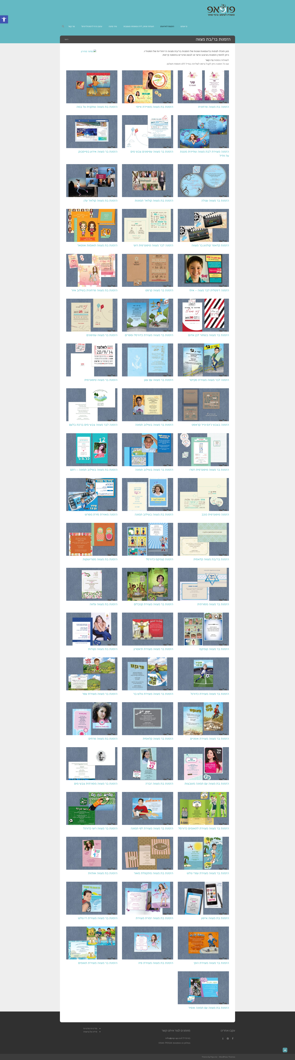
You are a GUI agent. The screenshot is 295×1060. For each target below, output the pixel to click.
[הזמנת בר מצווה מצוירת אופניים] (203, 718)
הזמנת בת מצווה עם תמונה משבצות (207, 783)
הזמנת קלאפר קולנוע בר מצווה (210, 245)
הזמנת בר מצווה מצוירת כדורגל (210, 694)
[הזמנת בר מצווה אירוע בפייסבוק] (91, 131)
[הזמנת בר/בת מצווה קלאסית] (203, 539)
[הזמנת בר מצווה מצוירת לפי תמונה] (147, 808)
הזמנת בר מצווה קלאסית (158, 738)
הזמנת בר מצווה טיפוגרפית (100, 380)
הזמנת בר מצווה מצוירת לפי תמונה (152, 828)
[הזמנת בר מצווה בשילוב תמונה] (147, 404)
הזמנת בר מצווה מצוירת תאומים (97, 963)
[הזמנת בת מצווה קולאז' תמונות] (147, 180)
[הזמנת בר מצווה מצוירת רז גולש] (91, 898)
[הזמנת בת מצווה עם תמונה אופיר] (203, 987)
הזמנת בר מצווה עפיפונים (101, 335)
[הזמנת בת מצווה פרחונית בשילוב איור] (91, 270)
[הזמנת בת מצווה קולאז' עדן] (91, 180)
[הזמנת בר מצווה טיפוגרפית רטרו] (203, 449)
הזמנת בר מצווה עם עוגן (158, 380)
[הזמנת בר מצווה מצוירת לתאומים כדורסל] (203, 808)
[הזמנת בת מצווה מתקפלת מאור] (147, 853)
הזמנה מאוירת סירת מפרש (101, 514)
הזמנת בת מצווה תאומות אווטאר (97, 245)
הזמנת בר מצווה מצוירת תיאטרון (153, 649)
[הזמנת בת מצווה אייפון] (203, 898)
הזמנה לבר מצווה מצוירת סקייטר (209, 380)
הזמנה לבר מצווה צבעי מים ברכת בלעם (93, 424)
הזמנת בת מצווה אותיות (102, 873)
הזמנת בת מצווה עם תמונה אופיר (208, 1008)
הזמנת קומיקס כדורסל (159, 559)
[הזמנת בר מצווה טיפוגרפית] (91, 359)
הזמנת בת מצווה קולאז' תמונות (154, 200)
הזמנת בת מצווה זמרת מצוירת (154, 918)
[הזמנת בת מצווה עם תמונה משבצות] (203, 763)
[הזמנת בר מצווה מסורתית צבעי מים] (91, 763)
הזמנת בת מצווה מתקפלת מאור (153, 873)
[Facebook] (233, 1039)
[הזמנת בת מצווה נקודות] (91, 629)
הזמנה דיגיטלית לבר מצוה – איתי (209, 290)
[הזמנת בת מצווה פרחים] (91, 718)
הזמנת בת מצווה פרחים (102, 738)
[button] (4, 19)
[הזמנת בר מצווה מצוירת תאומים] (91, 943)
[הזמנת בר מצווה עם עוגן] (147, 359)
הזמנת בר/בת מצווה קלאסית (211, 559)
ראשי (66, 39)
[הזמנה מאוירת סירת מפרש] (91, 494)
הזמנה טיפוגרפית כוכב (215, 514)
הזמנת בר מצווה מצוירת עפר (99, 694)
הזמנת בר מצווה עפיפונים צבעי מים (151, 151)
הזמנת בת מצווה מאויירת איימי (154, 107)
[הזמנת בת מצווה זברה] (147, 763)
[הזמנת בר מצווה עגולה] (203, 180)
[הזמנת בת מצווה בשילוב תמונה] (147, 494)
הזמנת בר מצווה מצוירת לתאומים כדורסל (203, 828)
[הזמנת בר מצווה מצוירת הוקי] (203, 943)
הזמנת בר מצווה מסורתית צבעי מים (95, 783)
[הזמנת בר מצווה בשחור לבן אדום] (203, 315)
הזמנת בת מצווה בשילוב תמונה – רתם (93, 469)
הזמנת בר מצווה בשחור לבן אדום (208, 335)
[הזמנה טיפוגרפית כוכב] (203, 494)
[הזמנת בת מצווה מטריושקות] (91, 539)
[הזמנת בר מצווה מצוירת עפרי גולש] (203, 853)
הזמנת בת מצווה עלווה (103, 604)
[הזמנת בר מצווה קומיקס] (203, 629)
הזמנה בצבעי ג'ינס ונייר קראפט (210, 424)
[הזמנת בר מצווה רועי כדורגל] (91, 808)
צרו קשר (209, 60)
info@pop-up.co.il (173, 1038)
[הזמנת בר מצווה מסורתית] (203, 584)
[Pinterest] (228, 1039)
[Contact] (223, 1039)
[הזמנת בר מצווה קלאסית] (147, 718)
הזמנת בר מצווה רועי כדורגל (100, 828)
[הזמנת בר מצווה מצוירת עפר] (91, 673)
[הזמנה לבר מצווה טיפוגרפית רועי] (147, 225)
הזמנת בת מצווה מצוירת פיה (155, 963)
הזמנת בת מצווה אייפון (215, 918)
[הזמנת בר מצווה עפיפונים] (91, 315)
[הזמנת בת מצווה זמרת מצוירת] (147, 898)
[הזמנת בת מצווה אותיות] (91, 853)
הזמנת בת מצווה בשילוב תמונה (154, 514)
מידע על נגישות (90, 1031)
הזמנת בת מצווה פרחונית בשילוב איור (94, 290)
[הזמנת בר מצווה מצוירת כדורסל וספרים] (147, 315)
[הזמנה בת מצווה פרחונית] (203, 86)
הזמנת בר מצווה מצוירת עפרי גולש (208, 873)
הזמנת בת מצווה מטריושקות (100, 559)
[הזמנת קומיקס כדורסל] (147, 539)
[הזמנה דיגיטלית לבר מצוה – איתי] (203, 270)
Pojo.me (213, 1057)
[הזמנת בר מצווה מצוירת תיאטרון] (147, 629)
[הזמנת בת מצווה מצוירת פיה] (147, 943)
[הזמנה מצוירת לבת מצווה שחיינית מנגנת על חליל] (203, 131)
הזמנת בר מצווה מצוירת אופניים (209, 738)
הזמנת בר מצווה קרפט (159, 290)
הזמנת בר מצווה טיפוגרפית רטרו (209, 469)
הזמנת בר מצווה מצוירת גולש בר (153, 694)
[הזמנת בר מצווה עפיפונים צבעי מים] (147, 131)
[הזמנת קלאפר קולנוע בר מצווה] (203, 225)
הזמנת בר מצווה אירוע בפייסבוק (97, 151)
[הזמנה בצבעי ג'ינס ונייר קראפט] (203, 404)
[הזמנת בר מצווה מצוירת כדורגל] (203, 673)
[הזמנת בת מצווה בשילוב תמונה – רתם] (91, 449)
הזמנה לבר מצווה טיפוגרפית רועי (153, 245)
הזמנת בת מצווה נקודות (102, 649)
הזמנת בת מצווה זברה (159, 783)
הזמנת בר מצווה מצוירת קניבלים (153, 604)
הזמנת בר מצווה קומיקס (214, 649)
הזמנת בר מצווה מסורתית (213, 604)
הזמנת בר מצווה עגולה (215, 200)
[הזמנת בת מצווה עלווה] (91, 584)
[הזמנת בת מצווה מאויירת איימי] (147, 86)
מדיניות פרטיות (90, 1028)
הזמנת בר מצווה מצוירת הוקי (211, 963)
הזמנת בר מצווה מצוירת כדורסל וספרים (149, 335)
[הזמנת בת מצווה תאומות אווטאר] (91, 225)
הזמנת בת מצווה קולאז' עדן (100, 200)
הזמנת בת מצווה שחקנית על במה (96, 107)
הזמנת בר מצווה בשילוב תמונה (154, 424)
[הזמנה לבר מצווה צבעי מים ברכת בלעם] (91, 404)
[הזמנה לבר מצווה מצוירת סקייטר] (203, 359)
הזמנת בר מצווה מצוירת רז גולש (97, 918)
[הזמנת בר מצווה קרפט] (147, 270)
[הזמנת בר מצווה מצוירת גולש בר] (147, 673)
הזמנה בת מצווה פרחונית (213, 107)
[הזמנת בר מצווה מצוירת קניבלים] (147, 584)
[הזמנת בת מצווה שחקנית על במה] (91, 86)
